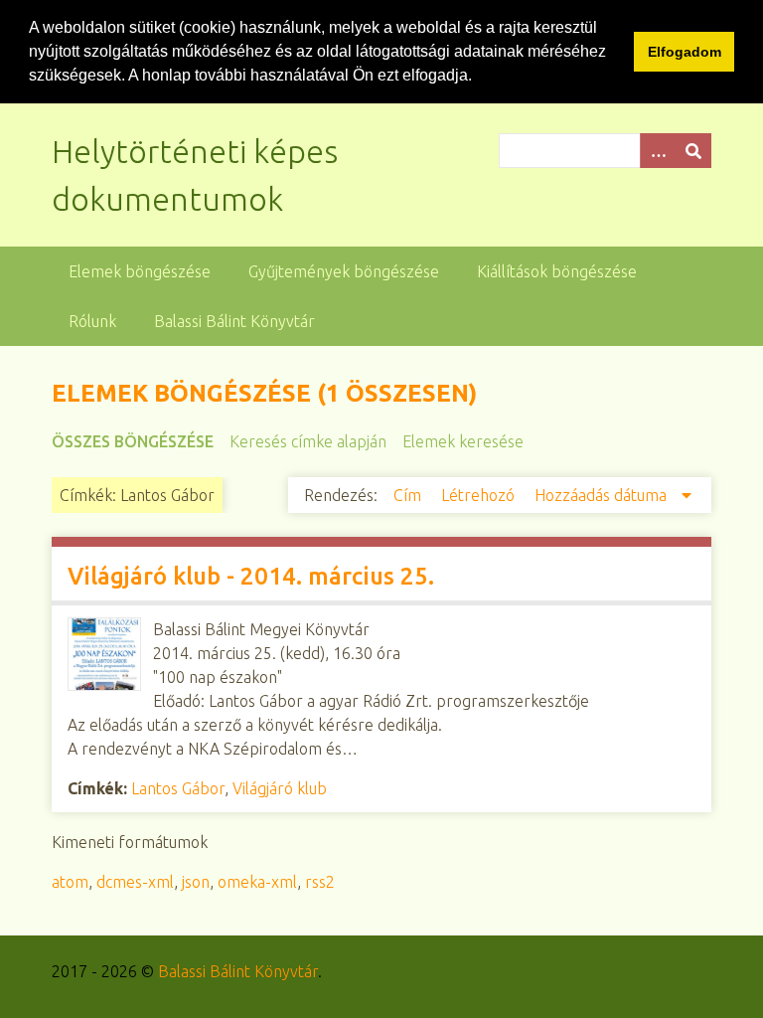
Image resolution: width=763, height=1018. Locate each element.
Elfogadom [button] (684, 52)
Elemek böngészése (140, 271)
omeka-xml (257, 882)
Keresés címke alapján (307, 441)
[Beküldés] (693, 150)
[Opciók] (658, 150)
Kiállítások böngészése (557, 271)
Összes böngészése (133, 441)
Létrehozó (480, 495)
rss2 (320, 882)
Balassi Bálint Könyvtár (234, 321)
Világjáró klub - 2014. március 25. (251, 576)
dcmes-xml (135, 882)
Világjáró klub (279, 788)
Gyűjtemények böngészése (343, 271)
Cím (409, 495)
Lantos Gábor (178, 788)
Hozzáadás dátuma (602, 495)
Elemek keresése (463, 441)
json (196, 882)
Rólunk (92, 321)
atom (70, 882)
